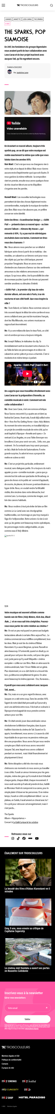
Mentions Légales (12, 1106)
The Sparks (38, 19)
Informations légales (31, 1029)
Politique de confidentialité (11, 1060)
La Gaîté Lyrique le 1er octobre (25, 822)
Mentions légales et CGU (10, 1056)
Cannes (8, 19)
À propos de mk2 (8, 1068)
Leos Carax (27, 19)
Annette (17, 19)
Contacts (5, 1064)
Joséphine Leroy (22, 73)
